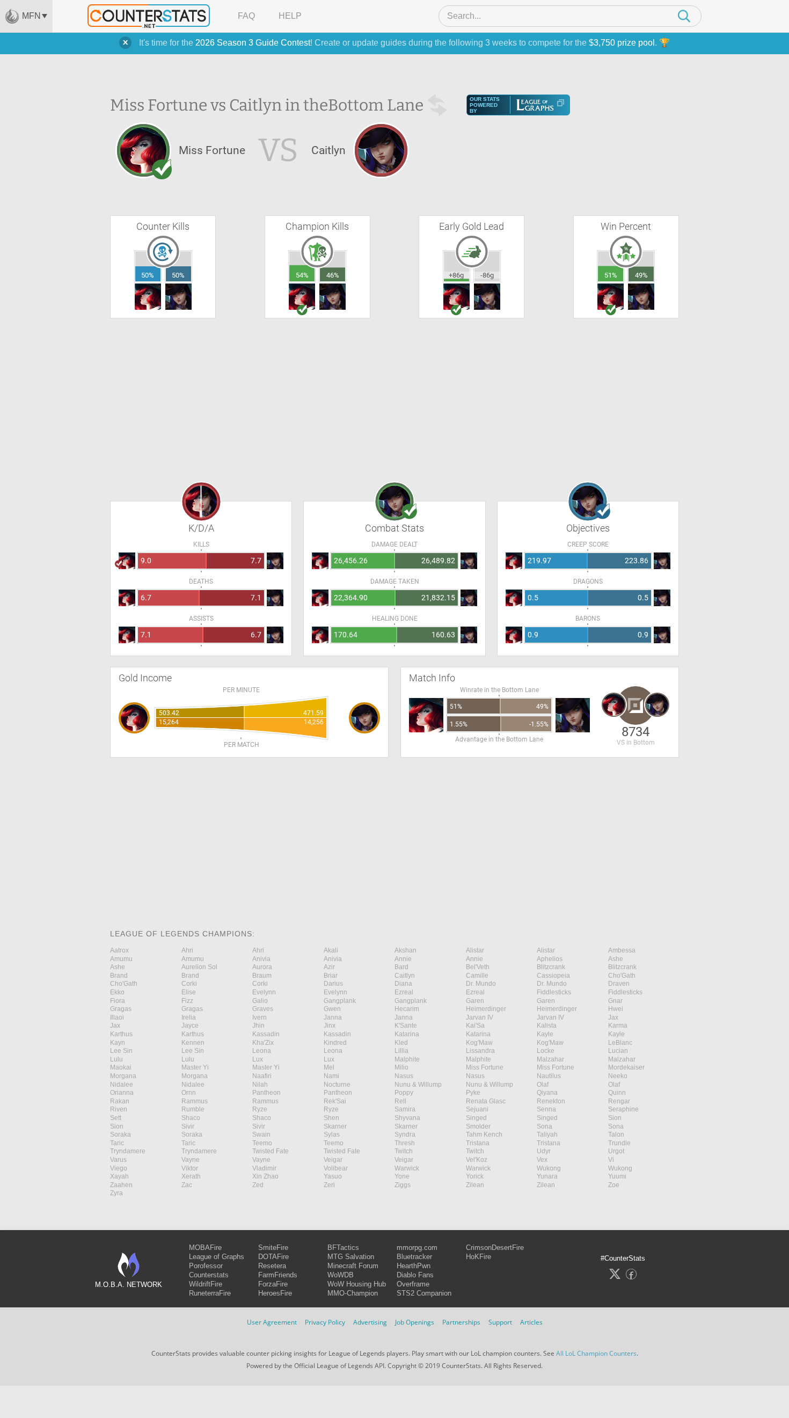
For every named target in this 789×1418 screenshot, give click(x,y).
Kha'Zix (263, 1042)
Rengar (619, 1101)
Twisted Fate (270, 1151)
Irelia (188, 1017)
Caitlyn (404, 975)
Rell (400, 1101)
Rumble (192, 1109)
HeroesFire (275, 1293)
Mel (329, 1067)
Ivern (259, 1017)
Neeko (617, 1076)
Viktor (189, 1168)
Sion (615, 1118)
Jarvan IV (479, 1017)
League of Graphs (216, 1257)
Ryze (259, 1109)
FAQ (246, 15)
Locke (545, 1051)
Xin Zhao (265, 1176)
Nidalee (121, 1084)
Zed (258, 1185)
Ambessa (621, 950)
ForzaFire (273, 1284)
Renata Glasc (486, 1101)
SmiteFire (273, 1248)
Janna (333, 1017)
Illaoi (117, 1017)
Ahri (187, 950)
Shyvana (407, 1118)
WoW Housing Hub (356, 1284)
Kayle (545, 1034)
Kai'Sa (475, 1025)
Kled (401, 1042)
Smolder (478, 1126)
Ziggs (402, 1185)
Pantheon (266, 1092)
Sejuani (477, 1109)
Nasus (403, 1076)
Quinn (617, 1092)
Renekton (551, 1101)
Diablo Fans (415, 1275)
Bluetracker (414, 1257)
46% (332, 275)
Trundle (619, 1143)
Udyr (544, 1151)
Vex (542, 1160)
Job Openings (414, 1322)
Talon (616, 1134)
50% (147, 275)
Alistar (475, 950)
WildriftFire (205, 1284)
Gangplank (340, 1001)
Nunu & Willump (418, 1084)
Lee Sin (121, 1051)
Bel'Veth (478, 967)
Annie (403, 959)
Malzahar (550, 1059)
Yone (402, 1176)
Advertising (370, 1322)
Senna (546, 1109)
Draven (619, 983)
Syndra (404, 1134)
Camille (477, 975)
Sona (544, 1126)
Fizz (187, 1001)
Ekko (117, 992)
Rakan (119, 1101)
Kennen (192, 1042)
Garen (475, 1001)
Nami (331, 1076)
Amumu (121, 959)
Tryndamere (127, 1151)
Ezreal (403, 992)
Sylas (332, 1134)
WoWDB (340, 1275)
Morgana (123, 1076)
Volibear (336, 1168)
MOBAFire (205, 1248)
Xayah (119, 1176)
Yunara (547, 1176)
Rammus (194, 1101)
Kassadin (266, 1034)
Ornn (188, 1092)
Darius (333, 983)
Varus (118, 1160)
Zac (186, 1185)
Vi (611, 1160)
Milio (401, 1067)
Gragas (121, 1009)
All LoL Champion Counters (596, 1353)
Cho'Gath (621, 975)
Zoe (613, 1185)
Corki (189, 983)
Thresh (404, 1143)
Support (500, 1322)
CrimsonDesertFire (495, 1248)
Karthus (121, 1034)
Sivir (187, 1126)
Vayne (190, 1160)
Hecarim (406, 1009)
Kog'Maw (479, 1042)
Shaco (190, 1118)
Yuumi (617, 1176)
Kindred (335, 1042)
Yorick (475, 1176)
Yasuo (333, 1176)
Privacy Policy (325, 1322)
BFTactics (343, 1248)
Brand (119, 975)
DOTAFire (273, 1257)
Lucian (618, 1051)
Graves (262, 1009)
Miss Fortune (484, 1067)
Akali (331, 950)
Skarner (335, 1126)
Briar (331, 975)
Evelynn (264, 992)
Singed (476, 1118)
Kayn (117, 1042)
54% (302, 275)
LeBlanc (620, 1042)
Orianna (122, 1092)
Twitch (403, 1151)
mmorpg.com (417, 1248)
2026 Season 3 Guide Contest (252, 42)
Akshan (405, 950)
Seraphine (623, 1109)
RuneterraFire (210, 1293)
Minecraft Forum (352, 1266)
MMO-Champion (352, 1293)
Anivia (261, 959)
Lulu (116, 1059)
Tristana (478, 1143)
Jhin (258, 1025)
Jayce (190, 1025)
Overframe (413, 1284)
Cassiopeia (553, 975)
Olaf (543, 1084)
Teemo (262, 1143)
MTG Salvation (350, 1257)
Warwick (406, 1168)
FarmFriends (277, 1275)
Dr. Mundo (481, 983)
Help (290, 15)
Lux (257, 1059)
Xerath (191, 1176)
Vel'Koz (476, 1160)
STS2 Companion (424, 1293)
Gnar (615, 1001)
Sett (115, 1118)
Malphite (407, 1059)
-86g (487, 275)
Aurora (262, 967)
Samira (404, 1109)
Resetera (272, 1266)
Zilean (475, 1185)
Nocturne (337, 1084)
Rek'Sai (335, 1101)
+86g (456, 275)
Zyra (116, 1193)
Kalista (547, 1025)
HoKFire (478, 1257)
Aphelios (549, 959)
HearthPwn (413, 1266)
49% (641, 275)
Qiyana (547, 1092)
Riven (118, 1109)
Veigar (333, 1160)
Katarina (406, 1034)
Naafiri (262, 1076)
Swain (261, 1134)
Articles (531, 1322)
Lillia (401, 1051)
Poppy (403, 1092)
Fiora (117, 1001)
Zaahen (121, 1185)
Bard (401, 967)
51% (610, 275)
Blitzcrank (551, 967)
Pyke (473, 1092)
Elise (188, 992)
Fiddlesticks (554, 992)
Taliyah (547, 1134)
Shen (331, 1118)
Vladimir (264, 1168)
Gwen (332, 1009)
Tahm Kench (484, 1134)
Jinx (329, 1025)
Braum (262, 975)
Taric (117, 1143)
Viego (118, 1168)
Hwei (615, 1009)
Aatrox (119, 950)
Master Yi (195, 1067)
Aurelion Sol (199, 967)
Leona (261, 1051)
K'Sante (405, 1025)
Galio (260, 1001)
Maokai (121, 1067)
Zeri (329, 1185)
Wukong (549, 1168)
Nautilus (549, 1076)
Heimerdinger (486, 1009)
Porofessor (206, 1266)
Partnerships (461, 1322)
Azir (329, 967)
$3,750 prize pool (622, 42)
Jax (613, 1017)
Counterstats (209, 1275)
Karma (617, 1025)
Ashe (615, 959)
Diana (403, 983)
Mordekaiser (626, 1067)
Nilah (260, 1084)
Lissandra (480, 1051)
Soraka (120, 1134)
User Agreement (272, 1322)
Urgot (616, 1151)
